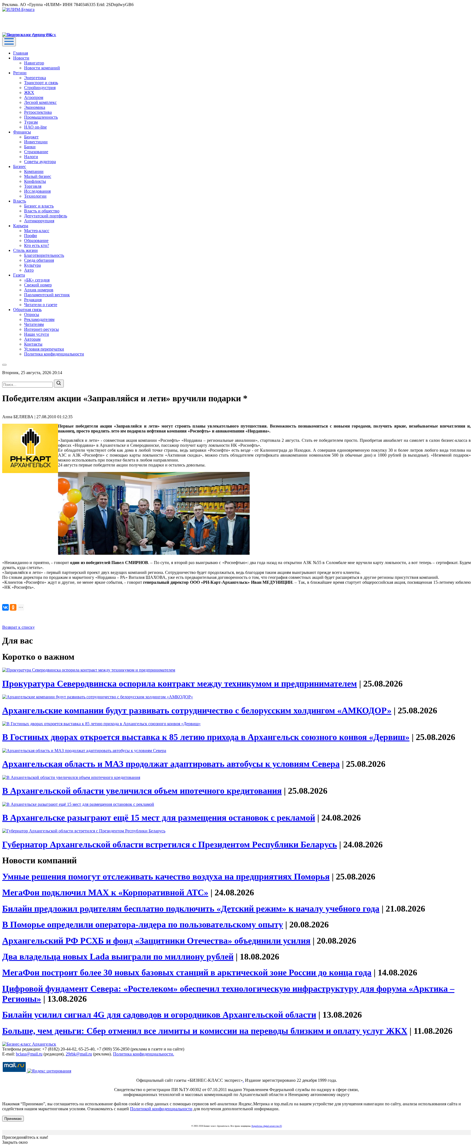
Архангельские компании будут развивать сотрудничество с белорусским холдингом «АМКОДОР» (196, 710)
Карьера (20, 225)
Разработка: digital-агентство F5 (267, 1126)
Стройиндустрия (40, 87)
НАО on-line (35, 127)
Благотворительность (44, 255)
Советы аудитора (40, 161)
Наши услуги (36, 334)
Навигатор (34, 63)
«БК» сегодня (37, 280)
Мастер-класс (36, 230)
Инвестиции (36, 142)
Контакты (33, 344)
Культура (32, 265)
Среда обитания (39, 260)
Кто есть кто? (36, 245)
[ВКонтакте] (5, 607)
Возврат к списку (18, 627)
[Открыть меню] (9, 41)
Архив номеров (38, 290)
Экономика (34, 107)
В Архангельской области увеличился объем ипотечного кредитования (142, 791)
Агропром (33, 97)
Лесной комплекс (40, 102)
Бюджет (31, 137)
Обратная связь (27, 309)
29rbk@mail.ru (79, 1054)
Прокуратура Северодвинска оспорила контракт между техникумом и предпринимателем (179, 683)
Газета (19, 275)
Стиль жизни (25, 250)
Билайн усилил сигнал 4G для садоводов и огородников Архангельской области (159, 1015)
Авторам (32, 339)
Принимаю (13, 1119)
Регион (20, 72)
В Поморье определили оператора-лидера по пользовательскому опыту (142, 924)
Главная (20, 53)
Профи (30, 235)
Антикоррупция (39, 220)
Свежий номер (38, 285)
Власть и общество (41, 211)
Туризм (31, 122)
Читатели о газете (40, 304)
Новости (21, 58)
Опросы (31, 314)
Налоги (31, 156)
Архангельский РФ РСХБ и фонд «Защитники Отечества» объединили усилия (156, 941)
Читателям (34, 324)
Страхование (36, 151)
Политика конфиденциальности (54, 354)
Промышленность (41, 117)
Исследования (37, 191)
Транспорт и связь (41, 82)
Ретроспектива (38, 112)
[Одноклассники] (13, 607)
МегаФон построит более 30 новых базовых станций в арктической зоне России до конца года (186, 972)
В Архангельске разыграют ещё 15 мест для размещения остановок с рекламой (158, 817)
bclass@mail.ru (29, 1054)
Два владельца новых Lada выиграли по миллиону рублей (117, 956)
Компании (34, 171)
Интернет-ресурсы (41, 329)
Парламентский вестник (47, 294)
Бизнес (19, 166)
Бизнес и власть (39, 206)
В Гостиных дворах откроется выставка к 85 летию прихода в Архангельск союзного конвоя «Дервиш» (205, 737)
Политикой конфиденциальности (161, 1108)
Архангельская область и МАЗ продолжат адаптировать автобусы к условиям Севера (171, 764)
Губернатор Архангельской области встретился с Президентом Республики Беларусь (169, 844)
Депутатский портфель (45, 216)
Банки (30, 146)
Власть (19, 201)
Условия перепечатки (44, 349)
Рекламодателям (39, 319)
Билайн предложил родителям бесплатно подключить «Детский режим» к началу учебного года (190, 908)
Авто (29, 270)
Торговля (32, 186)
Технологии (35, 196)
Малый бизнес (37, 176)
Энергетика (35, 77)
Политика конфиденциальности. (143, 1054)
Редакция (33, 299)
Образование (36, 240)
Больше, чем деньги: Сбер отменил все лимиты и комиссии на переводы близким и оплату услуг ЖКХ (204, 1031)
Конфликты (35, 181)
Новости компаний (42, 68)
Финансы (22, 132)
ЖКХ (29, 92)
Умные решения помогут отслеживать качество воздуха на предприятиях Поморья (166, 876)
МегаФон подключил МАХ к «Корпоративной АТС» (105, 892)
